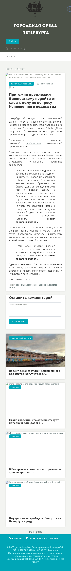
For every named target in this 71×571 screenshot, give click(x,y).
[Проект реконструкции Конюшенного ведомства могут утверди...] (35, 350)
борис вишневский (23, 285)
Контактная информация (42, 538)
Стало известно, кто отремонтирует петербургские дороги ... (34, 421)
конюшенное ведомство (45, 285)
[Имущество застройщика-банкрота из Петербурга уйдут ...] (35, 497)
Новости (9, 69)
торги (12, 287)
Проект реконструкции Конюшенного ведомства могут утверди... (34, 372)
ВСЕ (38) (35, 532)
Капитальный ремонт (21, 338)
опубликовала (33, 143)
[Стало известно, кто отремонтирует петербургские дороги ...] (35, 399)
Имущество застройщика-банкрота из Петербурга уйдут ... (35, 520)
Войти (12, 41)
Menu (10, 56)
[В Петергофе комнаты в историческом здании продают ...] (35, 448)
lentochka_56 (47, 84)
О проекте (15, 538)
